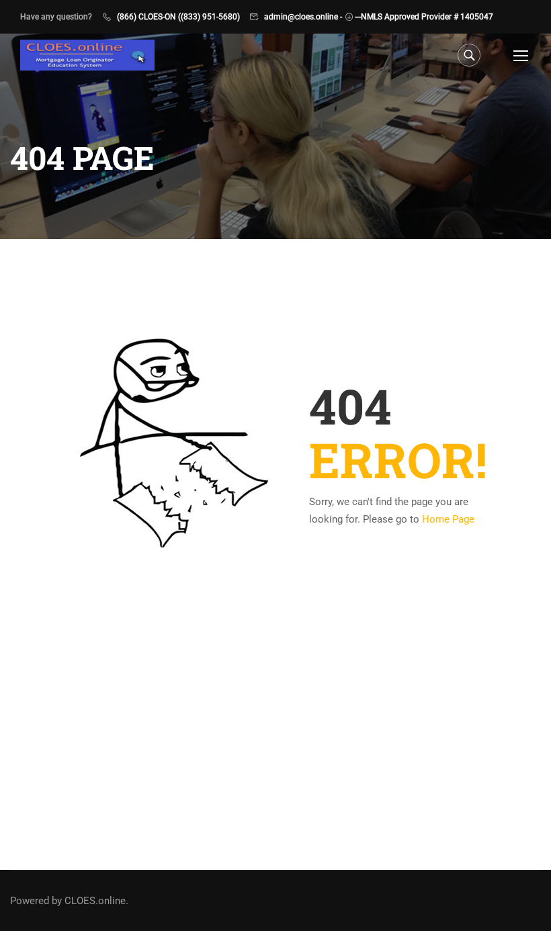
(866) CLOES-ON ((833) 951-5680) (178, 16)
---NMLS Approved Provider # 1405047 (424, 16)
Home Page (448, 519)
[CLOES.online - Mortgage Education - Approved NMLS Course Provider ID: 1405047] (87, 55)
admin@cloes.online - (303, 16)
